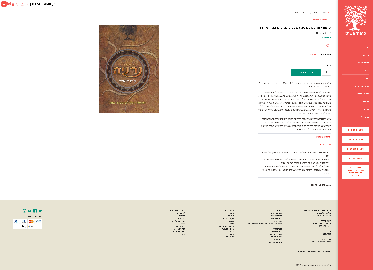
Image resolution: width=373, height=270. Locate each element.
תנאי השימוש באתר (177, 210)
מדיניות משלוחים (178, 221)
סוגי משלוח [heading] (325, 145)
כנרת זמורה (313, 54)
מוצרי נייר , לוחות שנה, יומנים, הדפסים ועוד (265, 223)
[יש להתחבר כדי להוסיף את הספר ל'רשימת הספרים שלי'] (17, 4)
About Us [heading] (365, 117)
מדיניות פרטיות (179, 231)
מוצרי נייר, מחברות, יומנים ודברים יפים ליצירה (355, 171)
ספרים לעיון (277, 229)
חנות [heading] (367, 47)
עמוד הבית (229, 210)
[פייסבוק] (323, 185)
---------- (279, 226)
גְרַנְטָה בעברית (228, 218)
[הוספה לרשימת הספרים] (328, 45)
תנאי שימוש (180, 226)
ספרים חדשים (355, 130)
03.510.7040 (41, 4)
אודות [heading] (366, 109)
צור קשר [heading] (365, 101)
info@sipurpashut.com (321, 242)
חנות (232, 213)
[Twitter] (40, 211)
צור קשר (230, 231)
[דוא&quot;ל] (312, 185)
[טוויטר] (320, 185)
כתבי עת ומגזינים (275, 242)
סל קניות (181, 218)
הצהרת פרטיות (314, 251)
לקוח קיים (181, 213)
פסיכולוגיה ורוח (276, 239)
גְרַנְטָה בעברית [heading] (363, 63)
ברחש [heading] (366, 70)
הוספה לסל (306, 72)
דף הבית (327, 13)
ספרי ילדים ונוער (275, 234)
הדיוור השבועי (228, 229)
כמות (328, 65)
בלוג (232, 223)
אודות (231, 234)
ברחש (231, 221)
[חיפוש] (28, 4)
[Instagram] (24, 211)
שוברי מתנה (355, 158)
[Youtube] (29, 211)
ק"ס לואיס (323, 33)
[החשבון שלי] (22, 4)
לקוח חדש (181, 216)
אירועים (231, 216)
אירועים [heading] (366, 55)
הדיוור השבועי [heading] (363, 93)
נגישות (182, 234)
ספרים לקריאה (276, 231)
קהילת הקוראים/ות (226, 226)
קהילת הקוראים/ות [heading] (361, 86)
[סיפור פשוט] (355, 20)
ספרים (279, 210)
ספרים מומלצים (355, 148)
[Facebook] (35, 211)
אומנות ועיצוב (276, 236)
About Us (230, 236)
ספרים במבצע (355, 139)
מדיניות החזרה (179, 229)
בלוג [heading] (367, 78)
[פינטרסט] (316, 185)
